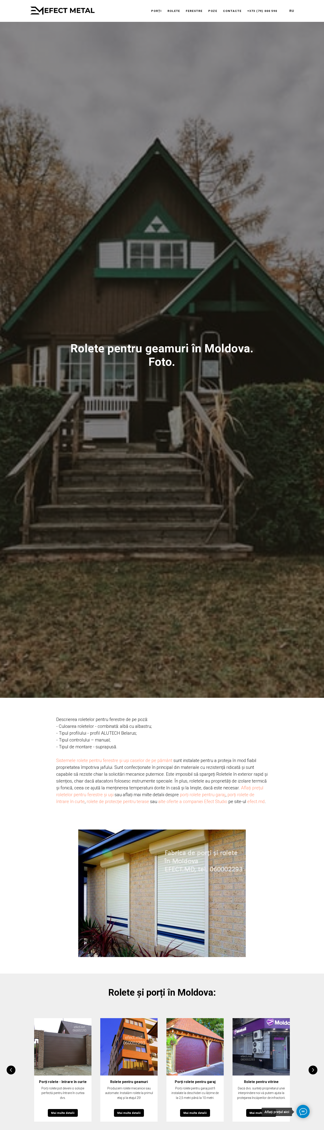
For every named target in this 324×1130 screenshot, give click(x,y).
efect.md (256, 801)
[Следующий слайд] (313, 1070)
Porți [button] (156, 11)
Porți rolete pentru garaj (195, 1082)
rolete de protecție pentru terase (118, 801)
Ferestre (194, 11)
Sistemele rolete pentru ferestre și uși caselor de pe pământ (114, 760)
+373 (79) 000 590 (262, 11)
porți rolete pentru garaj (202, 794)
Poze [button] (213, 11)
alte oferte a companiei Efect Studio (192, 801)
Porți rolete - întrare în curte (63, 1082)
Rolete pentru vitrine (261, 1082)
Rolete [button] (174, 11)
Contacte (232, 11)
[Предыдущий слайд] (11, 1070)
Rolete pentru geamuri (129, 1082)
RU (291, 11)
